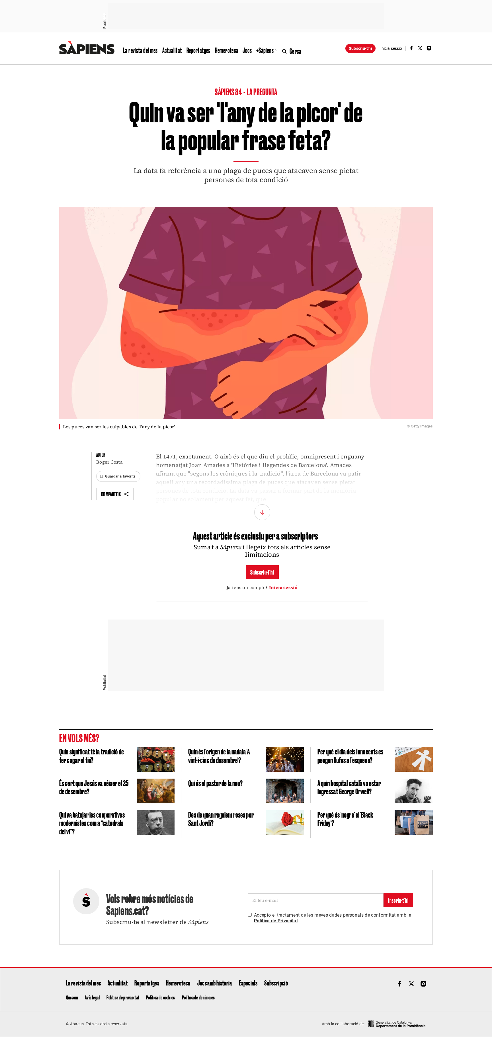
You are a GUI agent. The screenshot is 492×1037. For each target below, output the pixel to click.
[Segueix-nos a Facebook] (411, 48)
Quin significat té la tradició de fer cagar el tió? (91, 755)
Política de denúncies (198, 997)
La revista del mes (140, 50)
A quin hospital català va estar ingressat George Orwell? (349, 787)
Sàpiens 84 (228, 91)
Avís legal (92, 997)
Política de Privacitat (276, 920)
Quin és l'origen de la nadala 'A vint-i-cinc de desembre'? (219, 755)
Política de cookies (160, 997)
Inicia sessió (283, 587)
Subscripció (276, 982)
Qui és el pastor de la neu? (215, 783)
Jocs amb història (214, 982)
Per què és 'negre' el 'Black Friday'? (345, 818)
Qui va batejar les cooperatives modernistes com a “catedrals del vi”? (92, 822)
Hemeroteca (226, 50)
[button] (118, 476)
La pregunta (262, 91)
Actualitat (172, 50)
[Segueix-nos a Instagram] (429, 48)
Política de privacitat (122, 997)
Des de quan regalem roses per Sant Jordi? (220, 818)
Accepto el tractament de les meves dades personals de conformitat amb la (332, 917)
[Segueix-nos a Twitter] (420, 48)
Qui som (72, 997)
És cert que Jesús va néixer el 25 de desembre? (94, 787)
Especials (248, 982)
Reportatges (198, 50)
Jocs (247, 50)
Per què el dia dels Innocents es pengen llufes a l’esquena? (350, 755)
